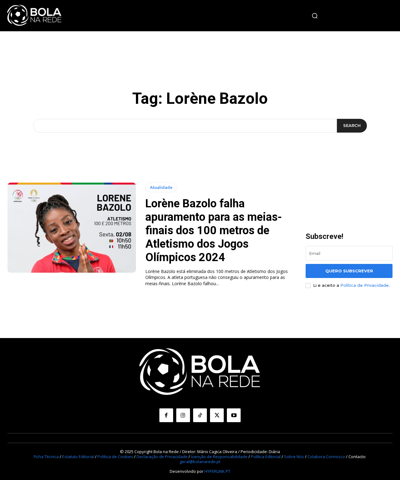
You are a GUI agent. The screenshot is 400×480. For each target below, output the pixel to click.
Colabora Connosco (326, 456)
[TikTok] (200, 415)
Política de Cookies (115, 456)
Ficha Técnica (46, 456)
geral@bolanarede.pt (200, 461)
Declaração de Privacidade (162, 456)
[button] (314, 15)
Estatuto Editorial (78, 456)
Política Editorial (266, 456)
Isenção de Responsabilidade (219, 456)
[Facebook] (166, 415)
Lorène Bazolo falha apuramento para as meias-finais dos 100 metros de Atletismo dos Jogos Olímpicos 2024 (213, 230)
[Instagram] (183, 415)
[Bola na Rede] (34, 15)
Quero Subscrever (349, 270)
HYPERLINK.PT (217, 471)
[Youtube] (234, 415)
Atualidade (161, 187)
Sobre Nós (294, 456)
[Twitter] (217, 415)
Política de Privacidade (364, 285)
